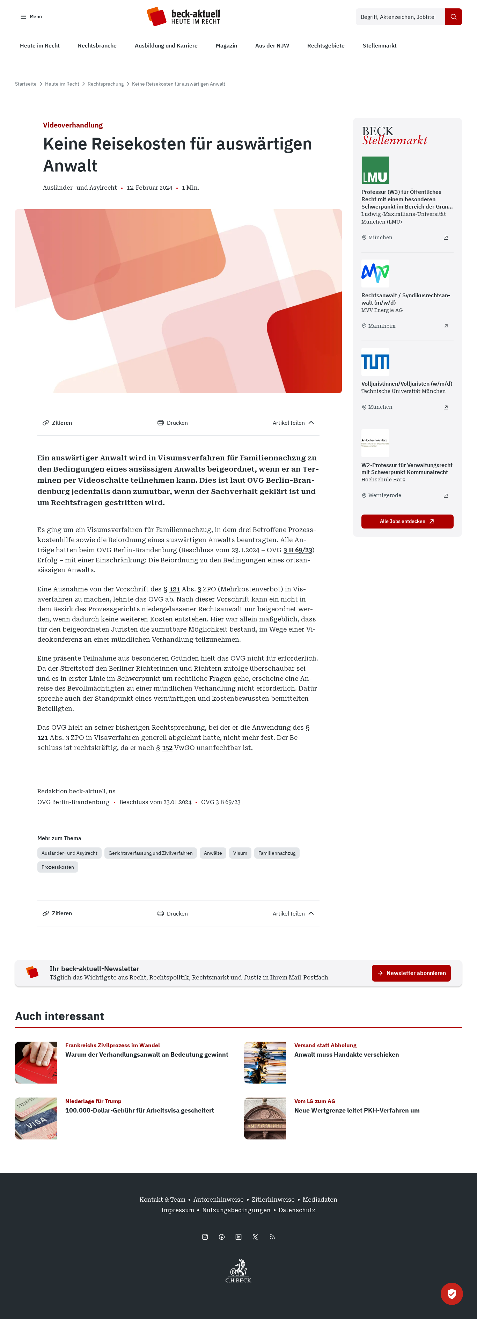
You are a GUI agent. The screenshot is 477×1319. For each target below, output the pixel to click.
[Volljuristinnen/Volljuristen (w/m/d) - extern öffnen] (446, 407)
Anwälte (213, 853)
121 (174, 589)
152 (167, 747)
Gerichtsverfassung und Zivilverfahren (151, 853)
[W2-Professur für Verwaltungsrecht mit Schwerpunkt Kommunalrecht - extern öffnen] (446, 495)
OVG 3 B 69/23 (221, 802)
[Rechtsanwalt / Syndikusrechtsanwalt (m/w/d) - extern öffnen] (446, 326)
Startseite (26, 84)
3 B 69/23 (298, 550)
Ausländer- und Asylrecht (69, 853)
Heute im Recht (62, 84)
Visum (240, 853)
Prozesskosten (58, 867)
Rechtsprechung (106, 84)
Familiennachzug (276, 853)
